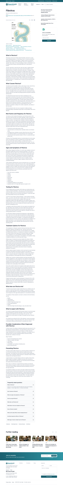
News (11, 469)
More (43, 4)
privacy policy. (51, 457)
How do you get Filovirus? (12, 398)
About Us (7, 469)
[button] (53, 432)
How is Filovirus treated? (12, 409)
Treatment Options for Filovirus (19, 47)
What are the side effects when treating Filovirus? (17, 412)
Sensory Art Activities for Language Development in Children (37, 446)
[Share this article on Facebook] (32, 20)
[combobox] (52, 4)
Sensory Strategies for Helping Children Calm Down (11, 446)
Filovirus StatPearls (27, 15)
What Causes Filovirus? (17, 45)
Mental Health (32, 4)
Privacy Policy (8, 482)
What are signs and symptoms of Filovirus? (15, 394)
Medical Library (19, 4)
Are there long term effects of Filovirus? (15, 416)
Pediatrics (38, 4)
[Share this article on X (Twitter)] (30, 20)
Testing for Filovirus (9, 47)
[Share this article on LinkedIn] (34, 20)
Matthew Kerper (9, 15)
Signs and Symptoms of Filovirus (26, 46)
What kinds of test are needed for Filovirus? (16, 405)
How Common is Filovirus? (12, 391)
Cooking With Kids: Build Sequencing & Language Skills (24, 446)
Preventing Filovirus (28, 50)
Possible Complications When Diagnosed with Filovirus (15, 50)
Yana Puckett (18, 15)
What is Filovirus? (9, 45)
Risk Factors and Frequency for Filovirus (12, 46)
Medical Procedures (26, 4)
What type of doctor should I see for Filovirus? (16, 419)
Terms (13, 482)
